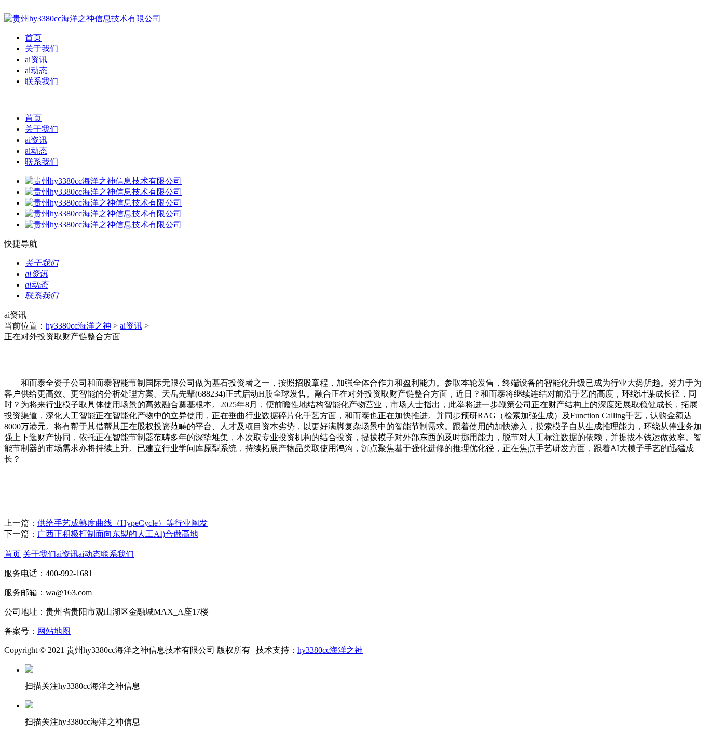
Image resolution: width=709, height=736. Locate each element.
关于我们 (41, 48)
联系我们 (41, 81)
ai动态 (36, 70)
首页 (33, 37)
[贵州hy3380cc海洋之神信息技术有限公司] (82, 18)
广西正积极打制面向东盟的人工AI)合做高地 (117, 533)
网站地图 (54, 630)
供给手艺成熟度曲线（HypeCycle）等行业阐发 (122, 523)
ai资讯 (36, 59)
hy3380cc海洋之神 (78, 325)
